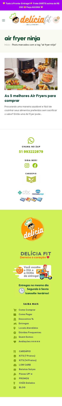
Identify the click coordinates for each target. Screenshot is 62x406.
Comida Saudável (14, 87)
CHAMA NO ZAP (31, 147)
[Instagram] (26, 165)
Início (7, 45)
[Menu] (5, 20)
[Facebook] (35, 165)
